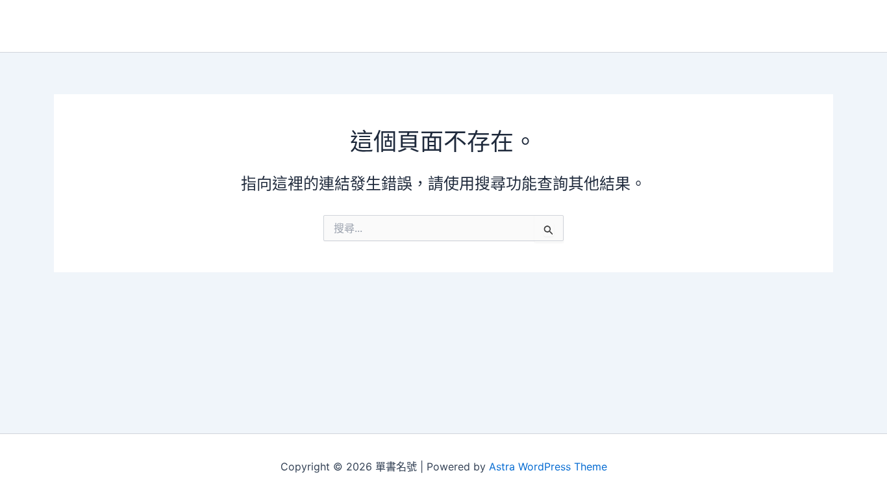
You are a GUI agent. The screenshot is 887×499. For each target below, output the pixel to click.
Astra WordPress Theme (548, 466)
